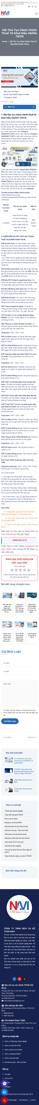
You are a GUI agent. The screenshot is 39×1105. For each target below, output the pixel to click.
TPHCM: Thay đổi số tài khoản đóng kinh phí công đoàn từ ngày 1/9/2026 (24, 771)
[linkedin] (35, 6)
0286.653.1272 (34, 3)
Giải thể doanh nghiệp (13, 846)
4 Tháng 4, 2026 (10, 97)
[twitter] (29, 6)
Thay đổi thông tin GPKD (14, 815)
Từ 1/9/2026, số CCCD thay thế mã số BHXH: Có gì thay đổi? (23, 761)
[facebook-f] (32, 6)
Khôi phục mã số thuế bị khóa (16, 834)
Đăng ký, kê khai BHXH (13, 823)
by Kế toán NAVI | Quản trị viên (16, 94)
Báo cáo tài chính (11, 91)
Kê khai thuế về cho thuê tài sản (16, 826)
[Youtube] (19, 979)
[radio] (12, 570)
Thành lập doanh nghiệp (14, 811)
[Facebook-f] (14, 979)
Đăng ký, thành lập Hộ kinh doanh (17, 838)
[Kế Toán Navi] (5, 14)
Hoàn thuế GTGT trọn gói (14, 842)
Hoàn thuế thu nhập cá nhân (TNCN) (18, 856)
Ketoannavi (11, 534)
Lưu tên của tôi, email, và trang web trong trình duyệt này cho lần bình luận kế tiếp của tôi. (21, 712)
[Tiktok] (25, 979)
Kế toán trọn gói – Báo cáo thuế (16, 830)
